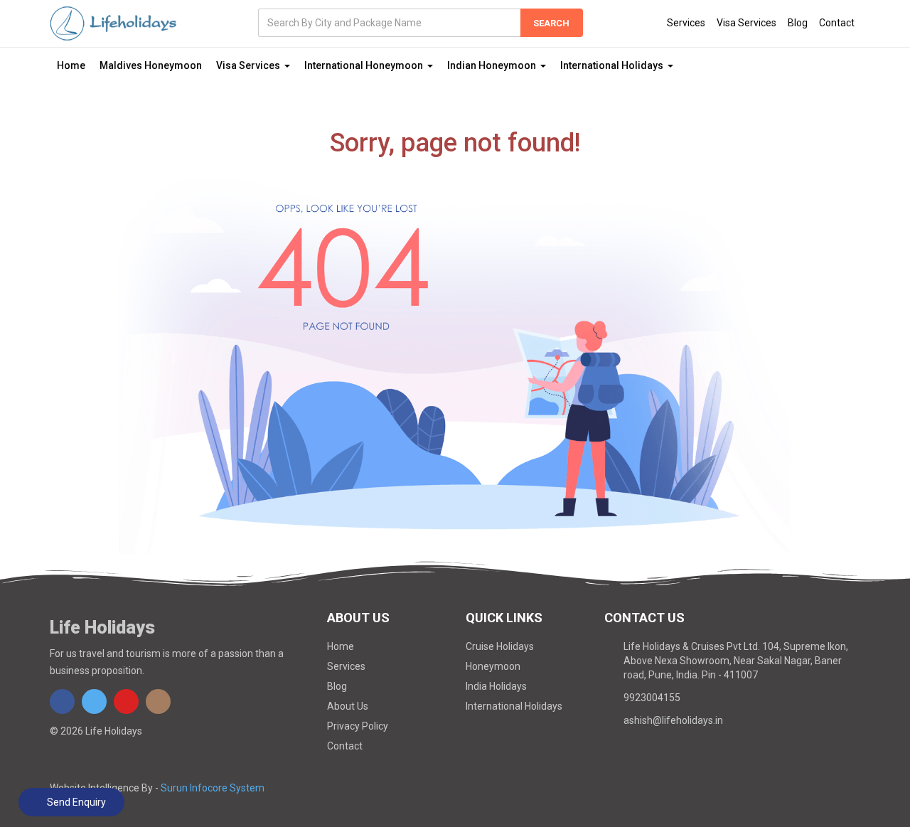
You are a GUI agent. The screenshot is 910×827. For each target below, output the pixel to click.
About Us (347, 706)
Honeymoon (493, 666)
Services (686, 22)
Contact (837, 22)
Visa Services (746, 22)
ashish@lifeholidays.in (673, 720)
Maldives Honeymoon (151, 65)
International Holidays (514, 706)
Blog (798, 22)
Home (71, 65)
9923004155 (651, 697)
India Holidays (496, 686)
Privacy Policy (357, 726)
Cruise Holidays (500, 646)
